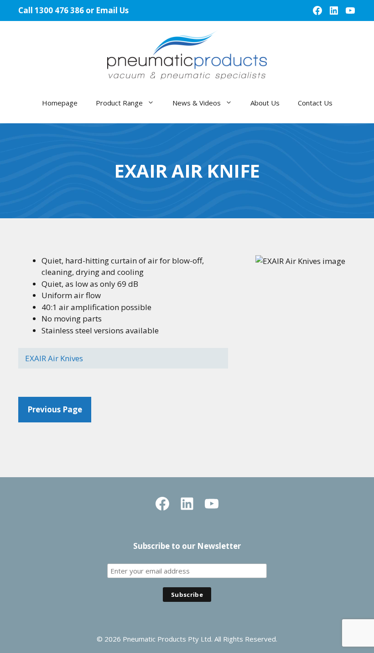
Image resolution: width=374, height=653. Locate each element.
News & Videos (196, 102)
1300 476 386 (59, 10)
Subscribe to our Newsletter (187, 546)
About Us (265, 102)
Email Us (112, 10)
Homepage (60, 102)
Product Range (119, 102)
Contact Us (315, 102)
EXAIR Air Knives (54, 358)
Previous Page (54, 409)
